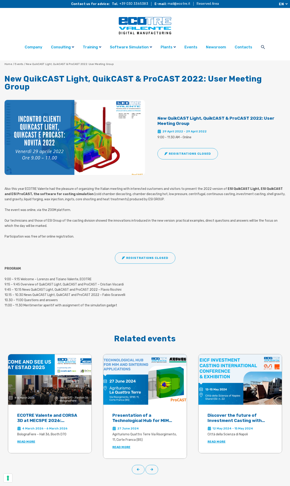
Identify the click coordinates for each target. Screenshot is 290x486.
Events (190, 47)
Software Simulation (129, 47)
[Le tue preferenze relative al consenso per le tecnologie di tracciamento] (8, 478)
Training (90, 47)
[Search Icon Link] (263, 48)
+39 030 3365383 (133, 4)
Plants (166, 47)
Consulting (61, 47)
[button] (187, 153)
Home (8, 64)
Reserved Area (208, 4)
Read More (26, 441)
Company (33, 47)
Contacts (243, 47)
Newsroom (216, 47)
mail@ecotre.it (179, 4)
